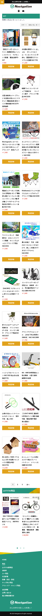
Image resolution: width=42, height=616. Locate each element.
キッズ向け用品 (7, 582)
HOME (4, 560)
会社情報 (5, 589)
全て (4, 16)
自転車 (4, 570)
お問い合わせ (6, 593)
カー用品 (5, 573)
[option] (11, 512)
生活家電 (5, 576)
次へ (28, 484)
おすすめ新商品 (7, 567)
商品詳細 (11, 66)
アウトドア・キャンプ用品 (11, 585)
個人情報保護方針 (8, 596)
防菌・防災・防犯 (8, 579)
